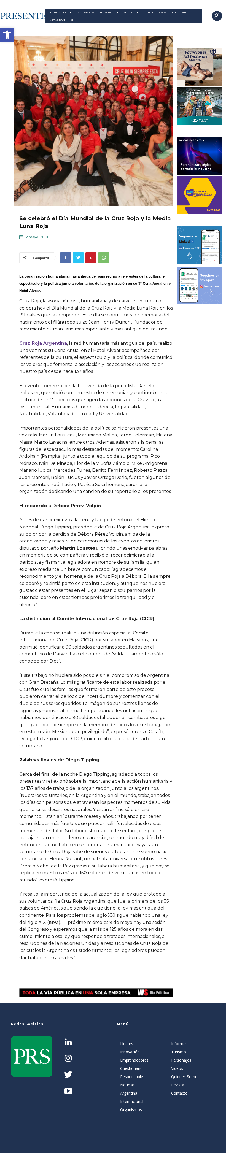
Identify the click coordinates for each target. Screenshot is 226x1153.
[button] (7, 35)
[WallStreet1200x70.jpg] (96, 992)
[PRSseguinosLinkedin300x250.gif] (199, 245)
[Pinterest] (90, 257)
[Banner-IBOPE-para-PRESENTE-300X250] (199, 156)
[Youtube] (68, 1091)
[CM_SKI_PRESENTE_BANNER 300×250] (199, 67)
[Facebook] (65, 257)
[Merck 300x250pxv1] (199, 195)
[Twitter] (78, 257)
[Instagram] (68, 1058)
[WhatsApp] (103, 257)
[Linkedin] (68, 1042)
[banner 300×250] (199, 106)
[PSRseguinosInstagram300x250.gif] (199, 285)
